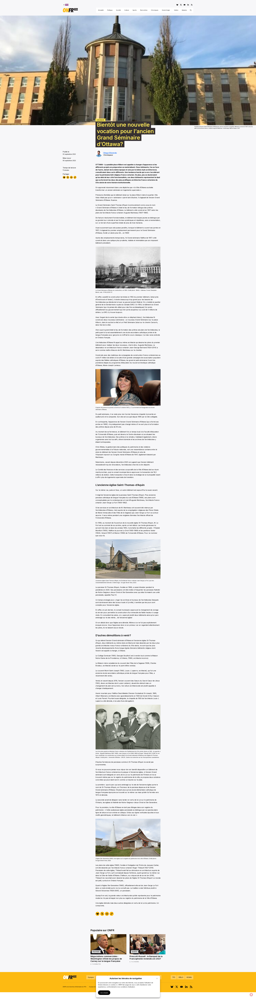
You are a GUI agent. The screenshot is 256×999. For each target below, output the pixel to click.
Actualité (101, 10)
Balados (184, 10)
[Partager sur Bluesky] (64, 177)
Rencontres (143, 10)
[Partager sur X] (67, 177)
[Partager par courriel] (71, 177)
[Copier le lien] (75, 177)
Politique (109, 10)
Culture (126, 10)
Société (118, 10)
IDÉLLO (181, 977)
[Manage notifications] (251, 994)
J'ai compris (104, 993)
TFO (173, 977)
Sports (135, 10)
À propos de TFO (93, 987)
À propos (91, 977)
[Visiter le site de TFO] (66, 5)
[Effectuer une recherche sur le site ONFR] (190, 10)
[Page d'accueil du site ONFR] (70, 10)
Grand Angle (166, 10)
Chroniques (154, 10)
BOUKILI (189, 977)
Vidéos (176, 10)
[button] (157, 978)
